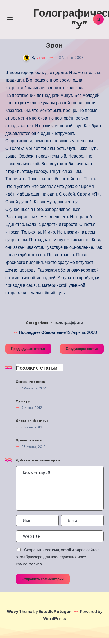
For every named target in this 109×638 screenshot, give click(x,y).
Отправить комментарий (43, 579)
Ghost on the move (32, 421)
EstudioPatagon (55, 611)
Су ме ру (23, 401)
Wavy (12, 611)
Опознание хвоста (30, 382)
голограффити (68, 322)
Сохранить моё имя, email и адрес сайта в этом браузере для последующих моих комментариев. (57, 556)
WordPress (54, 618)
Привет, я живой (29, 440)
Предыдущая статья (28, 348)
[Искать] (98, 19)
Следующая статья (82, 348)
